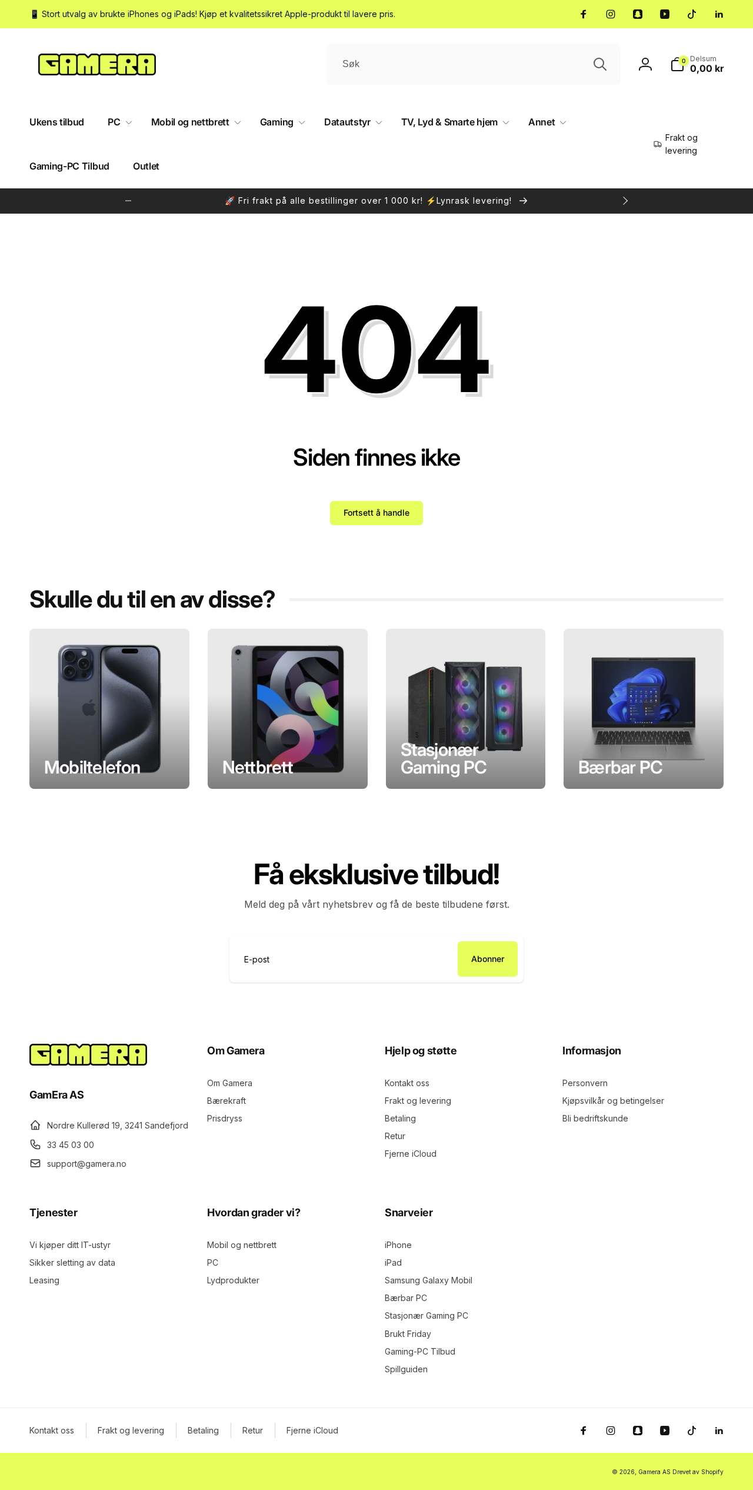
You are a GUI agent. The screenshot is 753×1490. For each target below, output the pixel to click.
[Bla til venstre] (128, 200)
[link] (212, 14)
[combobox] (473, 64)
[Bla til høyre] (624, 200)
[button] (697, 64)
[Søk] (600, 64)
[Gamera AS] (88, 1062)
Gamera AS (654, 1471)
